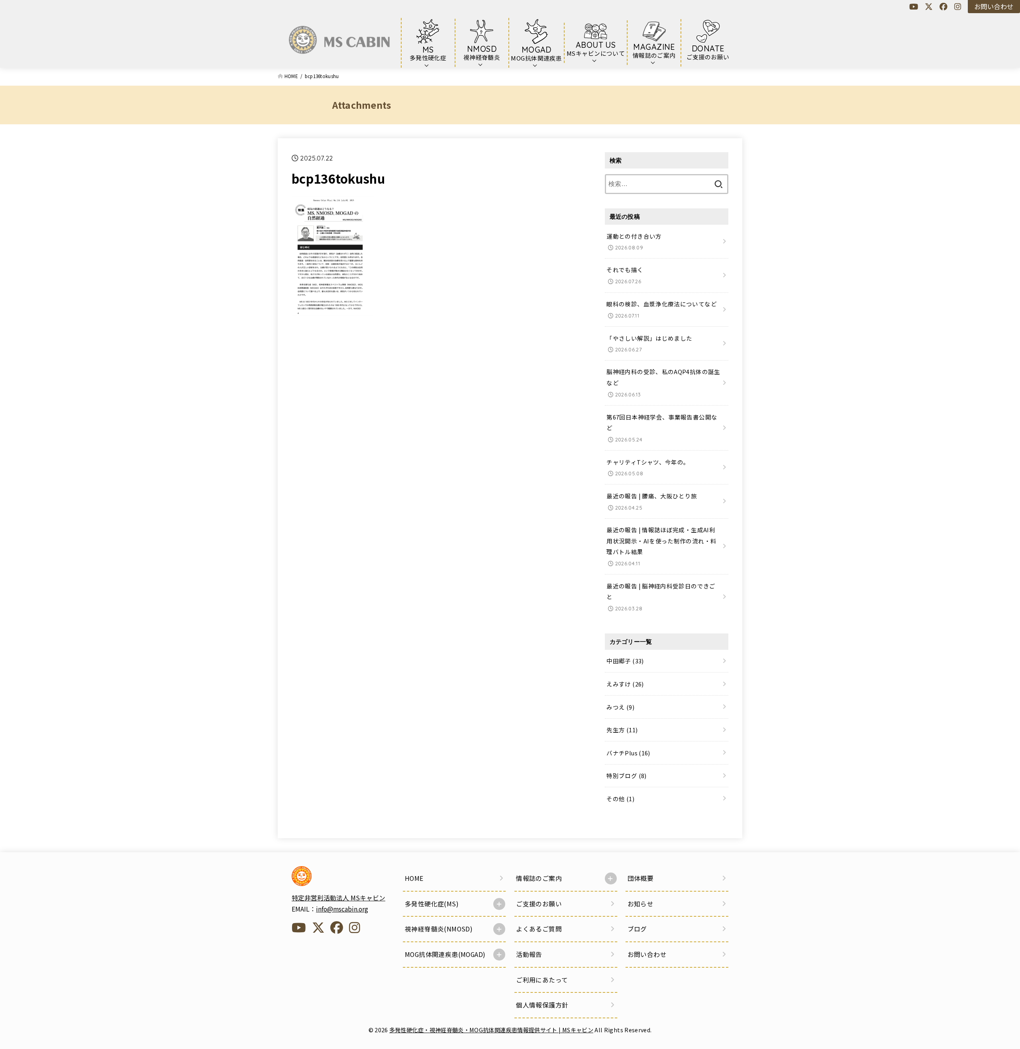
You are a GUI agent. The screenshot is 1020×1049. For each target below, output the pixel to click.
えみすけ (624, 684)
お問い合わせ (993, 6)
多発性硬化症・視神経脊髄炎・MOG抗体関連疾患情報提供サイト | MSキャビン (491, 1029)
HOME (414, 878)
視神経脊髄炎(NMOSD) (439, 928)
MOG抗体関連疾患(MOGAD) (445, 954)
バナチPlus (628, 753)
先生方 (622, 729)
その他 (620, 798)
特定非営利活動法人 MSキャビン (338, 897)
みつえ (620, 707)
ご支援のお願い (539, 903)
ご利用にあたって (542, 979)
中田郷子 (624, 661)
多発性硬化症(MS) (432, 903)
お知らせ (641, 903)
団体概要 (641, 878)
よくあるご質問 (539, 928)
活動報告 (529, 954)
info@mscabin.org (342, 909)
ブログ (637, 928)
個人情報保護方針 (542, 1005)
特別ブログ (626, 775)
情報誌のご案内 (539, 878)
